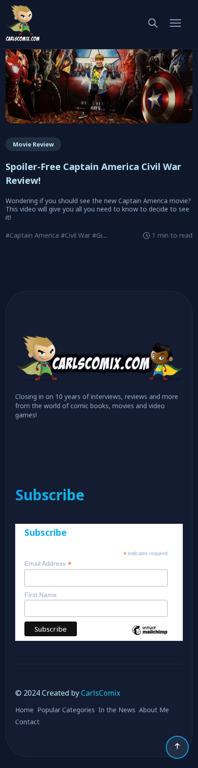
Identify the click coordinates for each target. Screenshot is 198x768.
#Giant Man (110, 235)
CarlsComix (100, 693)
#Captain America (32, 235)
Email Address (47, 563)
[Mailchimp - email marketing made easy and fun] (150, 637)
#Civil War (75, 235)
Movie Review (33, 144)
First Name (40, 594)
